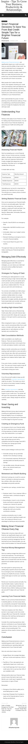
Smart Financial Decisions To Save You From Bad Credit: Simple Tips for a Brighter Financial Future (14, 31)
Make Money (8, 19)
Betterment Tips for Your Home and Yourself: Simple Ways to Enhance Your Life (20, 708)
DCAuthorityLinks (5, 40)
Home (3, 19)
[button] (26, 15)
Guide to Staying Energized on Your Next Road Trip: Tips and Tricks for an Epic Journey (8, 709)
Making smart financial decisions (11, 62)
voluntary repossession (18, 379)
